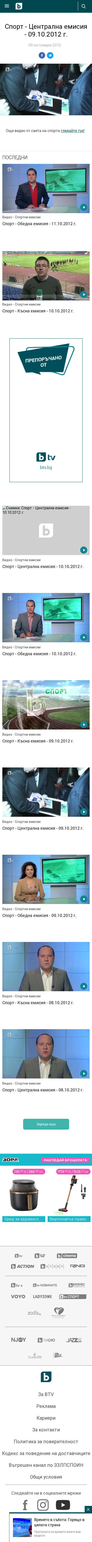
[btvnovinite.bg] (45, 1285)
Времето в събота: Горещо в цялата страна (59, 1522)
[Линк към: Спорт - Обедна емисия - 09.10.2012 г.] (46, 897)
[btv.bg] (19, 1255)
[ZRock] (58, 1355)
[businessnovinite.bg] (75, 1285)
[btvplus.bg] (16, 1285)
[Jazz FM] (73, 1340)
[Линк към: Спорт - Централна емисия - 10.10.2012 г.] (46, 548)
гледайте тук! (72, 130)
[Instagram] (43, 1503)
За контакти (46, 1430)
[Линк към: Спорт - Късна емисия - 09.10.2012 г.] (46, 722)
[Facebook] (25, 1503)
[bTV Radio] (46, 1340)
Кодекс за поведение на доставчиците (46, 1453)
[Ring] (75, 1266)
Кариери (46, 1418)
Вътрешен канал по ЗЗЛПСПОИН (46, 1465)
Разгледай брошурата (65, 1160)
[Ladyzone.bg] (40, 1296)
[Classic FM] (34, 1355)
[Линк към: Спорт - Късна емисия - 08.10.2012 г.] (46, 984)
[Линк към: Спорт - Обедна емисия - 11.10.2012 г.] (46, 206)
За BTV (46, 1394)
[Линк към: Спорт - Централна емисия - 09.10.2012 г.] (46, 809)
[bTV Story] (50, 1266)
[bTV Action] (20, 1266)
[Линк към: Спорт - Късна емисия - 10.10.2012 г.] (46, 293)
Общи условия (46, 1477)
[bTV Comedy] (40, 1255)
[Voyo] (16, 1296)
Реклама (46, 1406)
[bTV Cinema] (67, 1255)
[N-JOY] (18, 1340)
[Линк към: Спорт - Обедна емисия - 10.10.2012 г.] (46, 635)
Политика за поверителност (46, 1441)
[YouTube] (64, 1503)
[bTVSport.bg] (70, 1296)
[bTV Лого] (46, 1377)
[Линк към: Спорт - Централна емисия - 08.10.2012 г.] (46, 1071)
